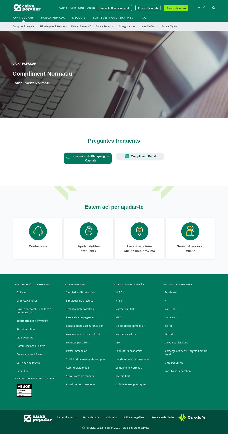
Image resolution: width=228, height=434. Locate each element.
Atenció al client (26, 329)
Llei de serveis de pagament (132, 359)
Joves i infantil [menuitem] (148, 26)
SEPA (118, 342)
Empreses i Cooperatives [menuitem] (113, 17)
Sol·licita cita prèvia (28, 362)
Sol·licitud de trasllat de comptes (85, 359)
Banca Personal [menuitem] (105, 26)
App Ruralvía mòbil (77, 367)
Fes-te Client (146, 8)
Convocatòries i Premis (30, 354)
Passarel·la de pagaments (81, 317)
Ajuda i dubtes (77, 7)
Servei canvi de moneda (80, 376)
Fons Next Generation (178, 371)
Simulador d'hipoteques (80, 292)
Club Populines (174, 362)
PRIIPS (119, 300)
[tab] (88, 158)
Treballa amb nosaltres (80, 309)
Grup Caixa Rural (27, 300)
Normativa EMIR (125, 309)
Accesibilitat (122, 376)
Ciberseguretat (25, 337)
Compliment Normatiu (128, 367)
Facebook (170, 292)
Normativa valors (125, 334)
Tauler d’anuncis (67, 417)
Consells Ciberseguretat (114, 8)
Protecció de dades (163, 417)
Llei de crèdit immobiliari (130, 325)
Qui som (63, 7)
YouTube (170, 309)
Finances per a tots (77, 342)
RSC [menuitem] (143, 17)
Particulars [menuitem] (23, 17)
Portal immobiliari (76, 351)
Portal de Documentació (80, 384)
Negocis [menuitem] (79, 17)
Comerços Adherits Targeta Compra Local (186, 352)
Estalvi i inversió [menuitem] (81, 26)
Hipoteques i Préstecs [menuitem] (53, 26)
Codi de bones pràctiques (130, 384)
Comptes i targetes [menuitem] (24, 26)
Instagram (171, 317)
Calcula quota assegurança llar (84, 325)
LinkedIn (170, 334)
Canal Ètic (22, 371)
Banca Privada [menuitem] (53, 17)
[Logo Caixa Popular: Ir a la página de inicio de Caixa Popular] (27, 8)
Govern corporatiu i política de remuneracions (35, 310)
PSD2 (118, 317)
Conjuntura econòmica (128, 351)
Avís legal (111, 417)
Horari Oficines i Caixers (31, 346)
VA (199, 7)
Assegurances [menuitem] (127, 26)
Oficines (91, 7)
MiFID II (119, 292)
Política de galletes (134, 417)
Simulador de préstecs (79, 300)
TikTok (168, 325)
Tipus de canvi (91, 417)
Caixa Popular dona (176, 342)
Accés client (174, 8)
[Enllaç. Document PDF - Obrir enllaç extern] (24, 390)
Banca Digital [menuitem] (169, 26)
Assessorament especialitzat (83, 334)
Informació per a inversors (32, 320)
